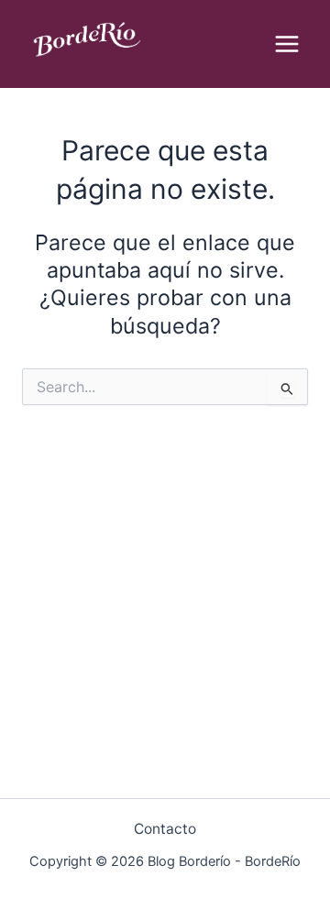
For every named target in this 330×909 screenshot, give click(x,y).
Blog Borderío (88, 73)
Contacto (165, 829)
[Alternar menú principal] (287, 43)
